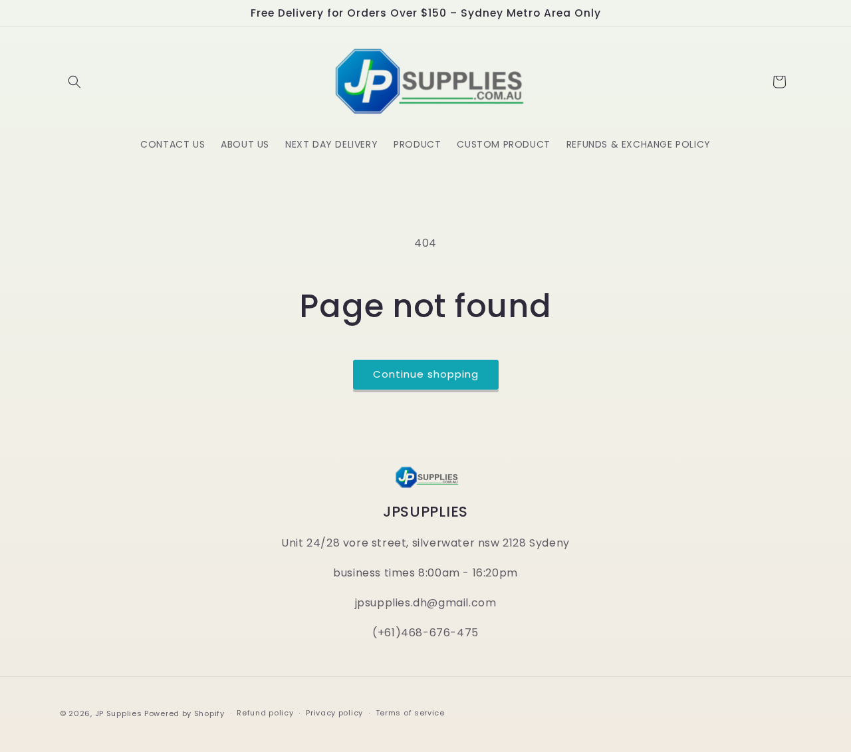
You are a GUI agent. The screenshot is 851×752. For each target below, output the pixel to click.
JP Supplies (118, 713)
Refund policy (265, 712)
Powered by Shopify (184, 713)
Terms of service (410, 712)
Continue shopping (426, 374)
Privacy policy (334, 712)
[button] (74, 81)
